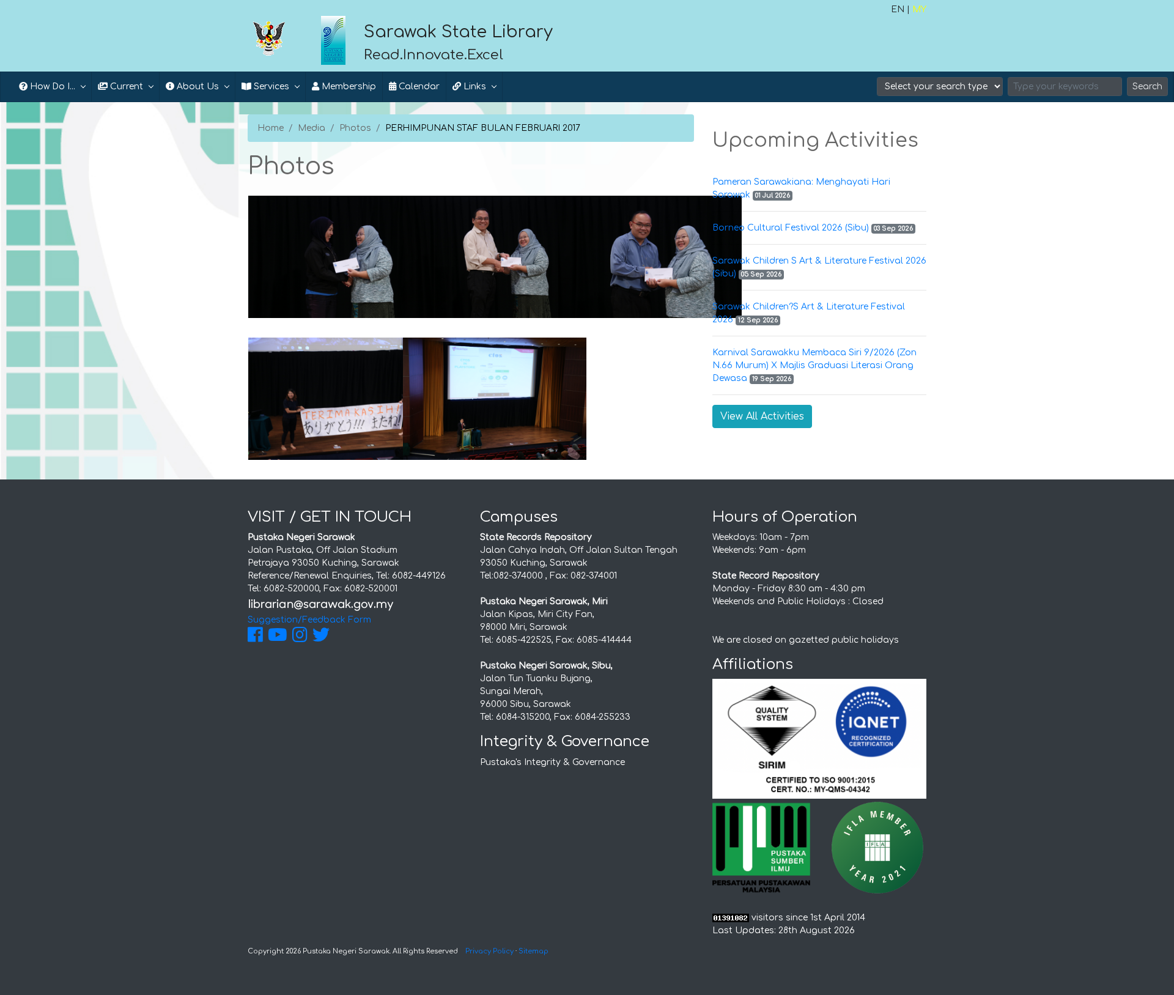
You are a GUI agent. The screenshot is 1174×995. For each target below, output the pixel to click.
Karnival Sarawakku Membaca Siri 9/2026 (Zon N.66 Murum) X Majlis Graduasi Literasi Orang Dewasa (814, 365)
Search (1147, 86)
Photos (355, 128)
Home (270, 128)
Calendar (418, 86)
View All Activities (762, 416)
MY (919, 9)
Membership (347, 86)
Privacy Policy (489, 951)
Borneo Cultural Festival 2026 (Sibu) (790, 227)
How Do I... (51, 86)
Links (473, 86)
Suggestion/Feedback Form (309, 619)
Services (270, 86)
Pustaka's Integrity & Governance (552, 762)
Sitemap (533, 951)
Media (311, 128)
